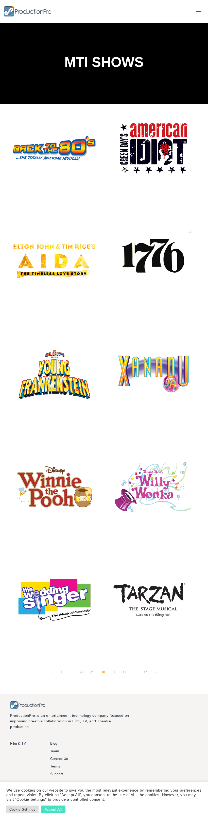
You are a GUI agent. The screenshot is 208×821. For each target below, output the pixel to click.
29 (92, 672)
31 (113, 672)
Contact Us (59, 759)
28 (81, 672)
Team (54, 751)
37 (145, 672)
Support (56, 774)
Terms (55, 766)
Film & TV (18, 743)
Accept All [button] (53, 809)
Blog (53, 743)
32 (124, 672)
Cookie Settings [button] (22, 809)
